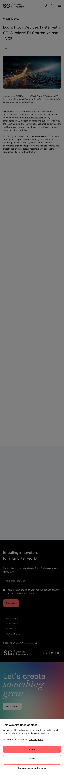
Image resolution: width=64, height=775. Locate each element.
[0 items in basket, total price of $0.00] (52, 5)
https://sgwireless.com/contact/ (18, 430)
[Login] (46, 5)
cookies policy (36, 739)
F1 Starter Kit (47, 365)
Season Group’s (42, 136)
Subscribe (11, 603)
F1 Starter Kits (52, 120)
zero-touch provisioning (34, 117)
